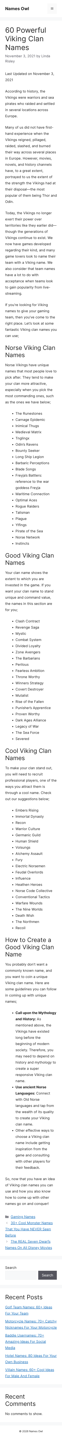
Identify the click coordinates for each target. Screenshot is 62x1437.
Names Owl (17, 8)
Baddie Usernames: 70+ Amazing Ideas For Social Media (25, 1341)
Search (11, 1268)
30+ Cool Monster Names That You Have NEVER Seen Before (29, 1229)
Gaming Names (23, 1217)
